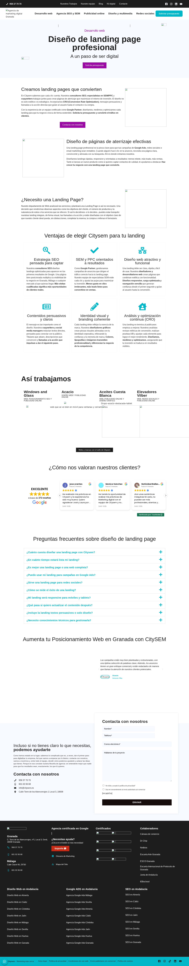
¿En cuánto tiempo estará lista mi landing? (52, 559)
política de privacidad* (127, 786)
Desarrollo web (43, 13)
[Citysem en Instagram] (171, 4)
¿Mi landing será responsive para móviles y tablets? (58, 597)
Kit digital (111, 4)
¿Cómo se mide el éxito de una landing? (51, 590)
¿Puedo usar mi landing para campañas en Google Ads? (60, 575)
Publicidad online (94, 13)
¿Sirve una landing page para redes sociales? (54, 582)
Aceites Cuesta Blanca (112, 393)
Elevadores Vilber (147, 393)
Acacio (68, 392)
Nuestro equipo (88, 4)
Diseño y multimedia (120, 13)
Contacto (123, 4)
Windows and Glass (35, 393)
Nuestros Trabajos (68, 4)
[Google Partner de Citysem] (52, 833)
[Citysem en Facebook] (166, 4)
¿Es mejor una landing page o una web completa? (57, 567)
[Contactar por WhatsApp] (4, 961)
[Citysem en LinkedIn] (176, 4)
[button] (166, 495)
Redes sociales (145, 13)
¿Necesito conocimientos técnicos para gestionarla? (58, 620)
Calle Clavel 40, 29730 (16, 864)
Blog (101, 4)
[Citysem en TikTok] (170, 961)
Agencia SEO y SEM (68, 13)
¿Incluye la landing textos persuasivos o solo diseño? (59, 612)
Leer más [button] (66, 506)
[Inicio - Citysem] (17, 13)
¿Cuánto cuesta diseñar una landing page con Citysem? (60, 552)
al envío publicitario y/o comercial (133, 790)
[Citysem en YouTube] (181, 4)
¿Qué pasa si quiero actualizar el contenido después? (59, 605)
